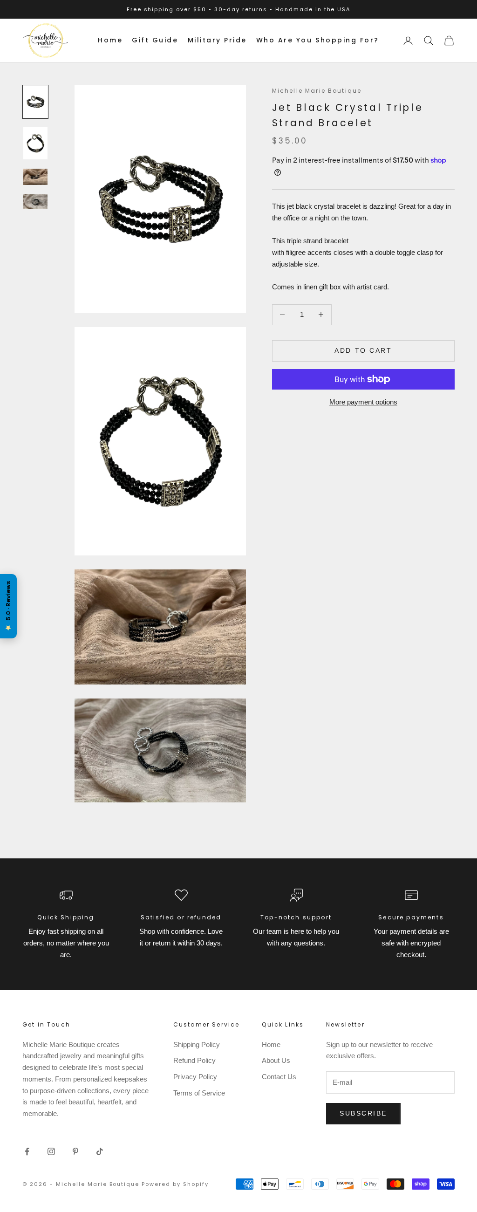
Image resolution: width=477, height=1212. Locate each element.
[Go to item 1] (35, 102)
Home (110, 40)
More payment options (363, 402)
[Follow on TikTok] (99, 1151)
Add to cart (363, 350)
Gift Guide (155, 40)
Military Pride (217, 40)
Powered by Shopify (175, 1184)
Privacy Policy (195, 1077)
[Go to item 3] (35, 177)
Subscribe (363, 1113)
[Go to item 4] (35, 201)
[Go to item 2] (35, 143)
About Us (276, 1060)
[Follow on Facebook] (27, 1151)
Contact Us (279, 1077)
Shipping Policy (196, 1044)
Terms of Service (199, 1093)
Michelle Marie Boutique (317, 91)
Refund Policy (194, 1060)
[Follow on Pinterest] (75, 1151)
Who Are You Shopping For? (317, 40)
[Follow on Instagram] (51, 1151)
